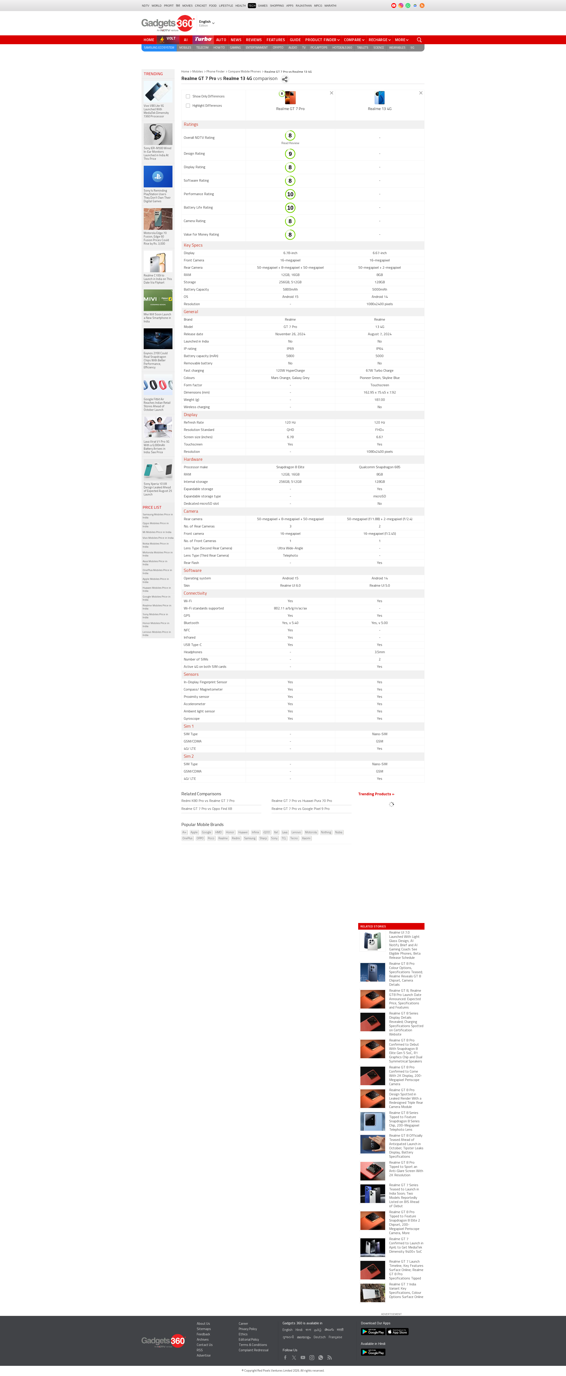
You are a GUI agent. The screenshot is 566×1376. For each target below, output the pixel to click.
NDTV (145, 5)
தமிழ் (317, 1330)
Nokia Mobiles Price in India (156, 545)
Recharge (378, 40)
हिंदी (178, 5)
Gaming (235, 47)
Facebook (285, 1356)
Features (276, 40)
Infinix (255, 832)
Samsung (249, 838)
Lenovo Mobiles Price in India (157, 634)
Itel (276, 832)
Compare (352, 40)
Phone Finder (216, 71)
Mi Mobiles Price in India (157, 532)
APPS (289, 5)
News (236, 40)
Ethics (243, 1334)
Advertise (204, 1355)
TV (304, 47)
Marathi (330, 5)
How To (219, 47)
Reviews (254, 40)
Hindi (299, 1330)
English (288, 1330)
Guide (295, 40)
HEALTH (240, 5)
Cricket (201, 5)
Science (378, 47)
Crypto (278, 47)
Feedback (203, 1334)
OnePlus (187, 838)
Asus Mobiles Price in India (155, 563)
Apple (194, 832)
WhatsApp (320, 1356)
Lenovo (296, 832)
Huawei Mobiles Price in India (157, 589)
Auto (221, 40)
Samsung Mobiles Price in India (158, 516)
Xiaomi (306, 838)
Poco (211, 838)
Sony (274, 838)
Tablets (362, 47)
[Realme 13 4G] (379, 97)
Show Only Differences (209, 96)
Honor (230, 832)
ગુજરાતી (288, 1337)
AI (186, 40)
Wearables (397, 47)
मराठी (340, 1330)
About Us (203, 1324)
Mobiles (185, 47)
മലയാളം (304, 1337)
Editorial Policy (249, 1340)
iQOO (266, 832)
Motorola (311, 832)
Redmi (236, 838)
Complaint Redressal (253, 1350)
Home (149, 40)
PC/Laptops (319, 47)
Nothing (326, 832)
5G (412, 47)
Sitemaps (204, 1329)
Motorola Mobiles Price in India (158, 554)
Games (263, 5)
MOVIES (187, 5)
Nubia (338, 832)
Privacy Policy (248, 1329)
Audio (293, 47)
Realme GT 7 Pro (290, 109)
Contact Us (205, 1345)
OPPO (200, 838)
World (157, 5)
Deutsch (320, 1337)
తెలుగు (329, 1330)
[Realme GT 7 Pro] (290, 97)
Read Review (290, 143)
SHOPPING (277, 5)
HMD (218, 832)
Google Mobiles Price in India (156, 598)
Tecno (294, 838)
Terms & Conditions (253, 1345)
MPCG (318, 5)
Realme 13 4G (380, 109)
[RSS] (422, 5)
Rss (329, 1356)
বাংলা (308, 1330)
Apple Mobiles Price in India (156, 581)
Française (335, 1337)
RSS (200, 1350)
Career (243, 1324)
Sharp (263, 838)
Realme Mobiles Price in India (157, 607)
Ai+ (184, 832)
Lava (284, 832)
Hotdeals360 (342, 47)
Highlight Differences (207, 106)
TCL (284, 838)
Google (206, 832)
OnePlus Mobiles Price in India (157, 572)
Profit (169, 5)
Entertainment (257, 47)
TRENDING (153, 74)
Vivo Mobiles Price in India (158, 538)
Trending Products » (376, 794)
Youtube (303, 1356)
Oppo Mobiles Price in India (156, 525)
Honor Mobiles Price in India (156, 625)
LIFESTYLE (226, 5)
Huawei (243, 832)
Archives (203, 1340)
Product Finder (321, 40)
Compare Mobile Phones (244, 71)
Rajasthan (304, 5)
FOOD (213, 5)
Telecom (202, 47)
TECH (252, 5)
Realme (223, 838)
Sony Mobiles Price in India (155, 616)
